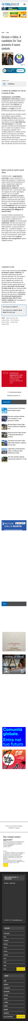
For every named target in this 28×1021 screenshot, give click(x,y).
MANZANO (6, 1009)
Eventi (5, 962)
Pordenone (6, 940)
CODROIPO (6, 984)
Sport (5, 958)
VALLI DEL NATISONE (8, 1016)
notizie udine (14, 322)
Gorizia (5, 947)
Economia (6, 955)
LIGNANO (6, 1006)
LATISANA (6, 995)
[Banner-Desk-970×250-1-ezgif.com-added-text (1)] (14, 17)
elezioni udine (5, 322)
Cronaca (5, 951)
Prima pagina (7, 933)
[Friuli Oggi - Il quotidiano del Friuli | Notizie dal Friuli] (12, 4)
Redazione (11, 84)
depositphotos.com (17, 920)
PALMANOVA (6, 1013)
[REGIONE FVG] (14, 529)
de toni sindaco (15, 320)
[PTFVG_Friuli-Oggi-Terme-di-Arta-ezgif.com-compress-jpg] (14, 673)
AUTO (5, 969)
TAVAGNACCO (7, 988)
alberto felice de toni (12, 318)
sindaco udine (5, 324)
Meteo (4, 604)
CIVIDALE (6, 999)
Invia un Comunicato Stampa (14, 826)
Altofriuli (6, 944)
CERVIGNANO (6, 991)
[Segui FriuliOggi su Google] (14, 70)
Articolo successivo (13, 395)
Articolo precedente (15, 392)
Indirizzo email (7, 846)
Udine (5, 937)
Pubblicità (11, 828)
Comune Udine (5, 320)
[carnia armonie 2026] (14, 650)
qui (14, 312)
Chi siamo (6, 883)
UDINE (5, 981)
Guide (5, 965)
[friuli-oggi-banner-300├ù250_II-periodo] (14, 745)
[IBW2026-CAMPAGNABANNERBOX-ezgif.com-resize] (14, 768)
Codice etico (12, 883)
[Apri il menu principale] (24, 4)
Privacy (5, 851)
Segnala (17, 828)
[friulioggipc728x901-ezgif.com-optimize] (14, 9)
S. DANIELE (6, 1002)
